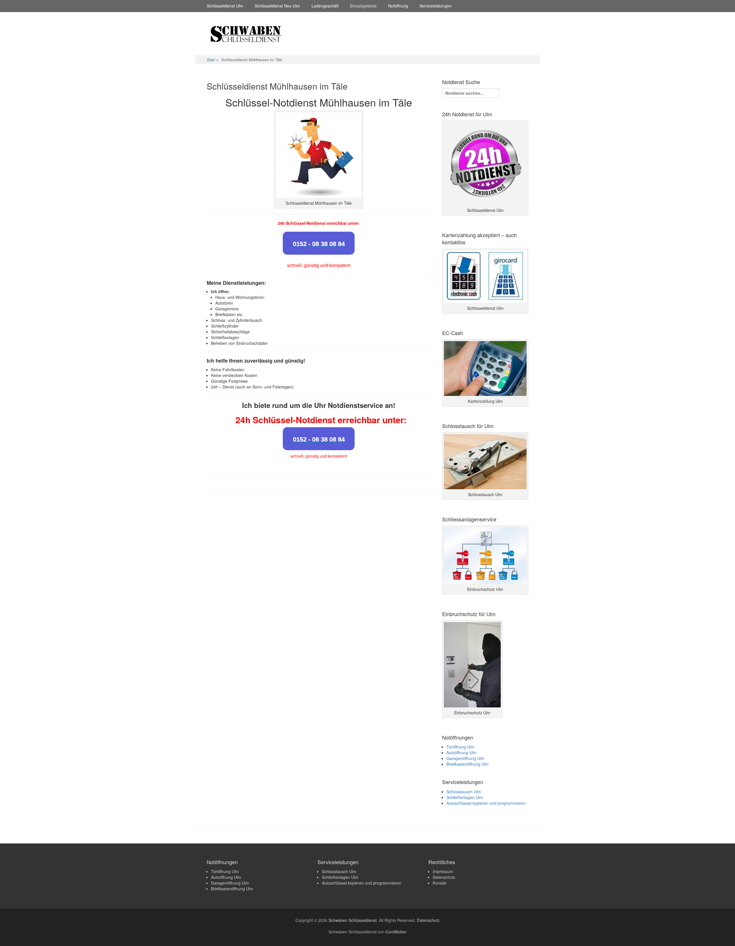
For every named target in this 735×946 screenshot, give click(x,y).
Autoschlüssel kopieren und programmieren (486, 803)
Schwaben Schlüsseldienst (352, 920)
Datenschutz (444, 877)
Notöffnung (398, 6)
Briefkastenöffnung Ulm (467, 764)
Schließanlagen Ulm (464, 797)
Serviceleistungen (435, 6)
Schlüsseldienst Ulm (225, 6)
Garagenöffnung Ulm (465, 758)
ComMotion (396, 932)
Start (212, 59)
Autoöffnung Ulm (461, 752)
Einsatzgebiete (363, 6)
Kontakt (439, 883)
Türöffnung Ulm (460, 747)
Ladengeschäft (325, 6)
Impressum (443, 871)
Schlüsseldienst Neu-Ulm (277, 6)
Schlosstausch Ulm (463, 791)
